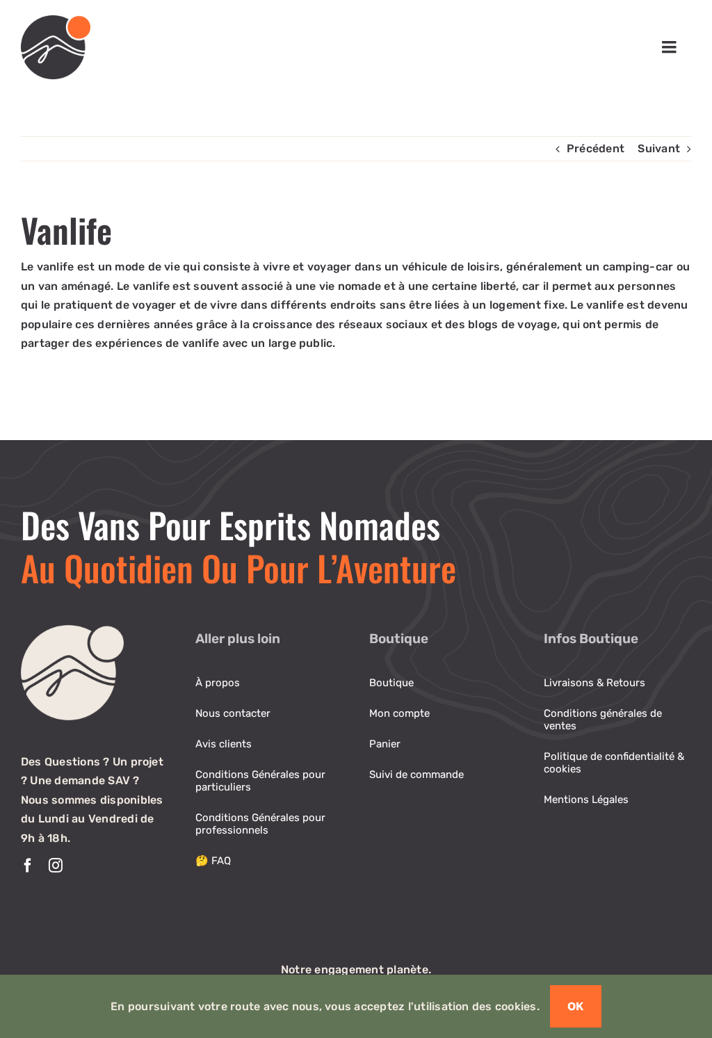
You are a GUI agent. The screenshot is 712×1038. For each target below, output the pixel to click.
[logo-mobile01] (55, 20)
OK (575, 1006)
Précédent (595, 148)
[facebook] (28, 866)
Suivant (659, 148)
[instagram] (56, 866)
